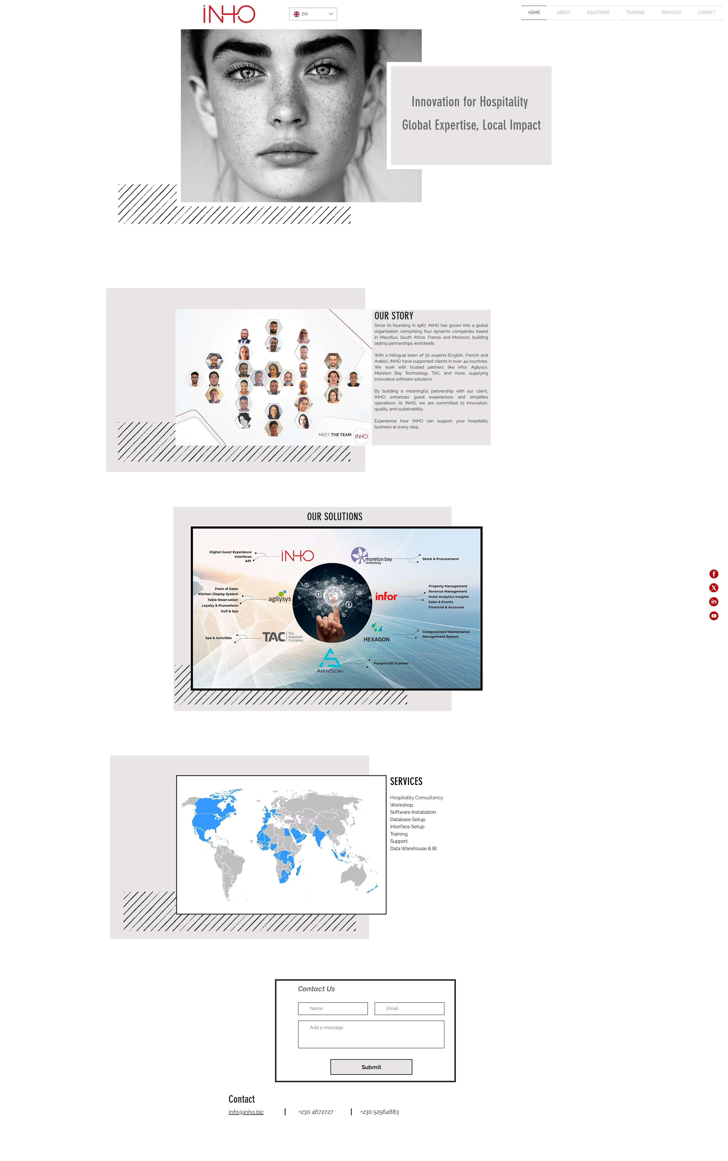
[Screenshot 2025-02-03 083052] (713, 573)
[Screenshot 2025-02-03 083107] (713, 615)
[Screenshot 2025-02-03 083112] (713, 601)
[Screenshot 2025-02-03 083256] (713, 587)
